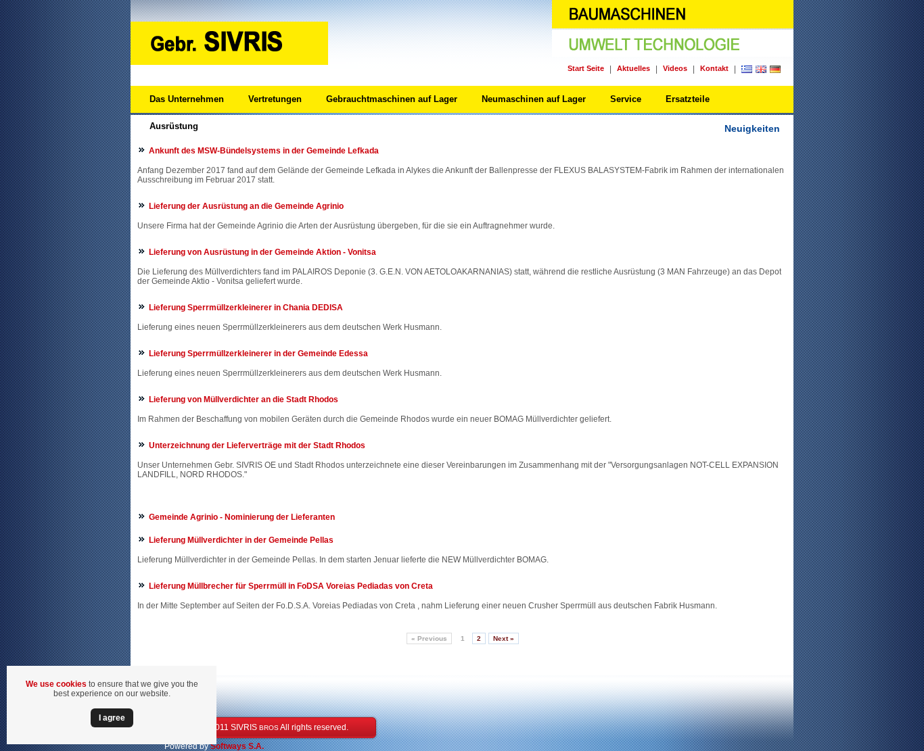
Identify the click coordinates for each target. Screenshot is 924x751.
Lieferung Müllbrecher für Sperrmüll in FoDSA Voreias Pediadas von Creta (291, 586)
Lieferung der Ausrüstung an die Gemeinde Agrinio (246, 206)
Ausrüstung (173, 126)
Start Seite (586, 68)
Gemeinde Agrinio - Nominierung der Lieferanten (242, 517)
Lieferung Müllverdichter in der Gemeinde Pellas (241, 540)
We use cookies (56, 684)
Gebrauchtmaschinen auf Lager (391, 99)
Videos (675, 68)
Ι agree (112, 718)
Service (625, 99)
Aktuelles (633, 68)
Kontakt (714, 68)
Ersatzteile (688, 99)
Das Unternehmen (186, 99)
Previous (429, 638)
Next (503, 638)
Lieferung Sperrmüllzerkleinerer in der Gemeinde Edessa (258, 353)
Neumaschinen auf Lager (534, 99)
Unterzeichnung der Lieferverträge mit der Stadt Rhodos (257, 445)
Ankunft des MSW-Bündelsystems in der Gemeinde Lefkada (264, 150)
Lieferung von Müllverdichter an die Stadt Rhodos (243, 399)
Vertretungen (275, 99)
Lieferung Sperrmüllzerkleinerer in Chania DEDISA (246, 307)
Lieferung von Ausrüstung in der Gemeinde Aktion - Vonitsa (262, 252)
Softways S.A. (237, 746)
